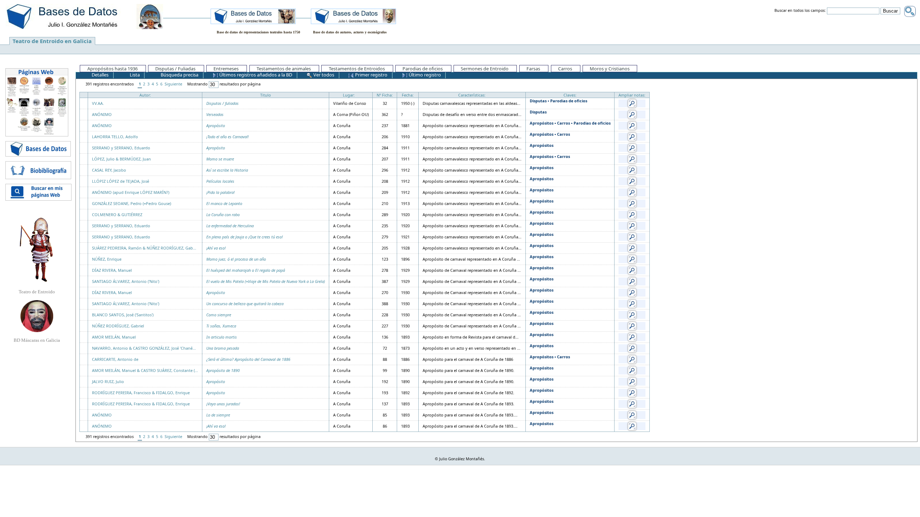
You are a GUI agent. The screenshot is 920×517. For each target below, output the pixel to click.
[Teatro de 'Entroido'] (36, 249)
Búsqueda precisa (179, 74)
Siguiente (173, 84)
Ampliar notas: (631, 95)
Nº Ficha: (385, 95)
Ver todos (323, 74)
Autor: (145, 95)
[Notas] (632, 103)
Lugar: (349, 95)
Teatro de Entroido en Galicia (52, 41)
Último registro (424, 74)
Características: (472, 95)
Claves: (570, 95)
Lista (134, 74)
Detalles (100, 74)
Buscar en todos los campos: (800, 10)
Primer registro (370, 74)
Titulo (265, 95)
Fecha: (408, 95)
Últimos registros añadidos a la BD (255, 74)
